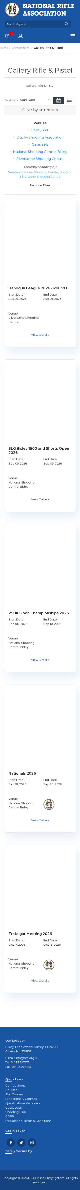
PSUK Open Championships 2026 (38, 613)
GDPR (9, 1116)
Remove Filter (40, 185)
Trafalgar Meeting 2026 (30, 934)
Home (4, 47)
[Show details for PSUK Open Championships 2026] (40, 559)
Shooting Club (15, 1112)
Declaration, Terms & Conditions (28, 1121)
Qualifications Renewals (22, 1103)
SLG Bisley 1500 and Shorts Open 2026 (38, 450)
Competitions (15, 1085)
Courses (11, 1090)
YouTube (32, 1142)
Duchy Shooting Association (40, 137)
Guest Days (13, 1107)
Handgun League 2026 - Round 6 (38, 288)
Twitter (21, 1142)
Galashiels (40, 144)
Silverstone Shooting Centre (40, 159)
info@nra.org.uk (27, 1058)
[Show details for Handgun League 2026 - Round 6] (40, 234)
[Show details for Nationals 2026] (40, 719)
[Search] (66, 24)
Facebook (10, 1142)
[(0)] (7, 36)
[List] (69, 101)
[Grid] (58, 101)
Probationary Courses (21, 1098)
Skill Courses (14, 1094)
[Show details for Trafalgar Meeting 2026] (40, 880)
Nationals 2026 (22, 773)
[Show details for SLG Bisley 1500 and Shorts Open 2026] (40, 395)
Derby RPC (40, 130)
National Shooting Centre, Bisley (40, 152)
